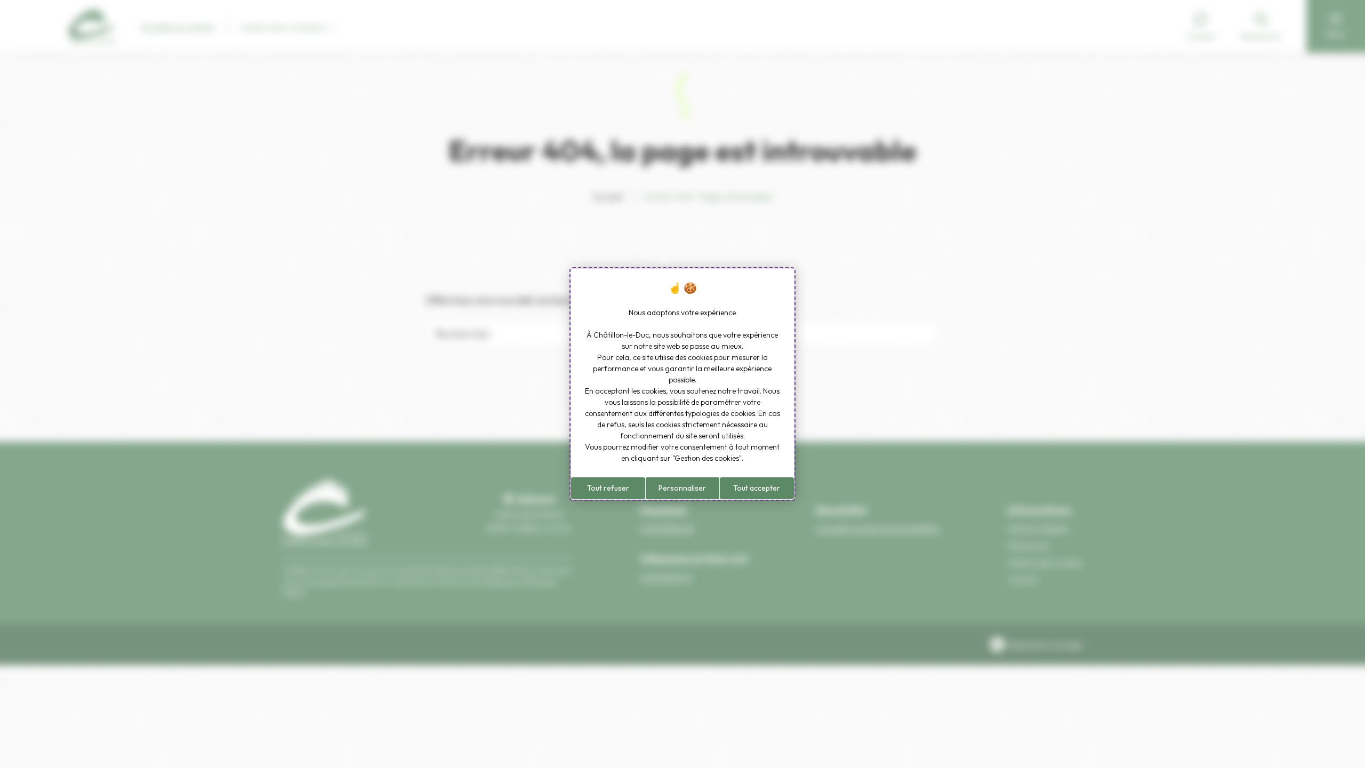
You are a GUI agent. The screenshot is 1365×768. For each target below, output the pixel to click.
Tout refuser (608, 488)
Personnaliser (682, 488)
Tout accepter (756, 488)
